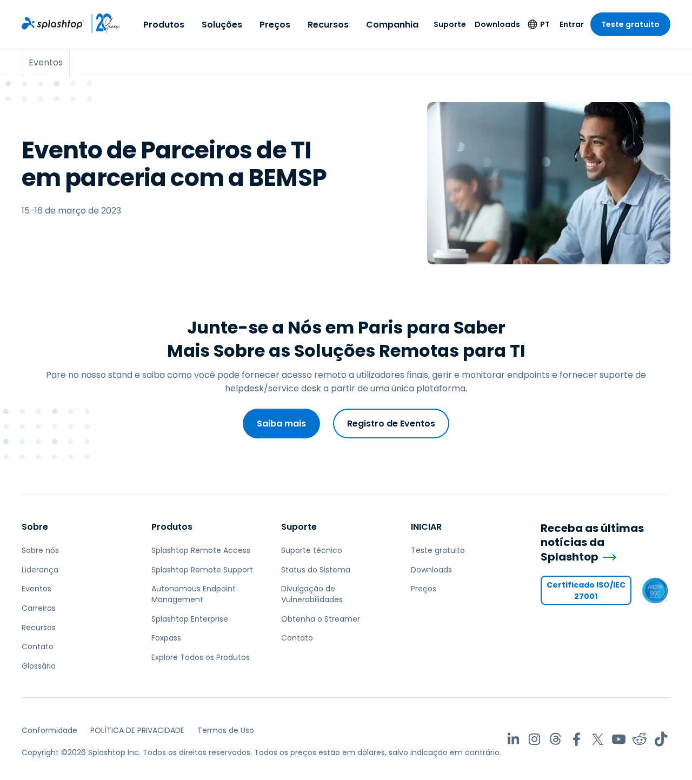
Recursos (328, 24)
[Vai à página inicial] (53, 23)
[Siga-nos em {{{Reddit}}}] (639, 739)
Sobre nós (40, 550)
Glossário (39, 666)
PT (545, 24)
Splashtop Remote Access (200, 550)
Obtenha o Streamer (320, 619)
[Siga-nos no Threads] (555, 739)
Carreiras (39, 608)
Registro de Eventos (391, 423)
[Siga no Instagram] (534, 739)
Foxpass (166, 637)
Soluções (222, 24)
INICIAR (426, 527)
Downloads (497, 24)
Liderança (40, 569)
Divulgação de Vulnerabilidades (312, 594)
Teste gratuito (630, 24)
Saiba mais (281, 423)
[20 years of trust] (102, 23)
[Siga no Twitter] (597, 739)
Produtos (163, 24)
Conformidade (49, 730)
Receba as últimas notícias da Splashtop (592, 542)
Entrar (572, 24)
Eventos (36, 588)
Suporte (450, 24)
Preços (275, 24)
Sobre (35, 527)
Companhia (392, 24)
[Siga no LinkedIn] (513, 739)
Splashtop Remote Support (202, 569)
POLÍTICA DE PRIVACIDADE (137, 730)
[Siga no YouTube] (618, 739)
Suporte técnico (311, 550)
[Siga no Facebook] (576, 739)
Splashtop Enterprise (189, 619)
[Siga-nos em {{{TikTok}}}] (660, 739)
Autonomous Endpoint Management (193, 594)
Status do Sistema (315, 569)
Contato (38, 646)
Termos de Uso (225, 730)
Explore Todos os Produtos (200, 657)
